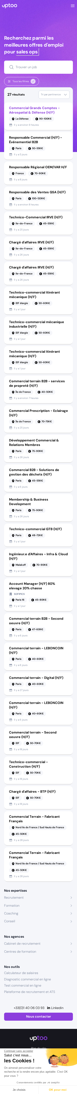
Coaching (11, 913)
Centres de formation (20, 951)
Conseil (9, 921)
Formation (12, 905)
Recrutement (14, 897)
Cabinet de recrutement (22, 943)
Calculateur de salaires (21, 973)
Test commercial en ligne (22, 985)
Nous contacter (38, 1016)
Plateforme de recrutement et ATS (29, 992)
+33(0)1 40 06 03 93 (29, 1008)
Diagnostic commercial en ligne (27, 979)
